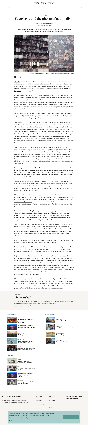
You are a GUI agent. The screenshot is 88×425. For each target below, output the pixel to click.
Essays (17, 7)
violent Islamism (64, 188)
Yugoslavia (17, 91)
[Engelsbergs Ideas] (44, 3)
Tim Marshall (49, 23)
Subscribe (74, 7)
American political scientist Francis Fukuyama (35, 95)
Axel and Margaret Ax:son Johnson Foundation (74, 397)
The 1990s (17, 82)
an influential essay (46, 227)
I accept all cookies (71, 417)
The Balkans (48, 25)
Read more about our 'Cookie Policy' (18, 418)
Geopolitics (43, 25)
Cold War (26, 181)
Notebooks (9, 7)
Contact (66, 7)
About (58, 7)
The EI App (51, 7)
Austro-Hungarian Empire (56, 129)
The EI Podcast (41, 7)
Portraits (24, 7)
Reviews (33, 7)
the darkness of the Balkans (36, 88)
